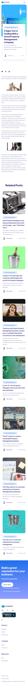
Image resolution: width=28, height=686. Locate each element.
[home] (5, 2)
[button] (25, 2)
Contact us (4, 647)
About (3, 645)
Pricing (3, 632)
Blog (2, 658)
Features (3, 629)
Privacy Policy (5, 678)
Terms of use (4, 676)
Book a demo (7, 584)
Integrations (4, 660)
